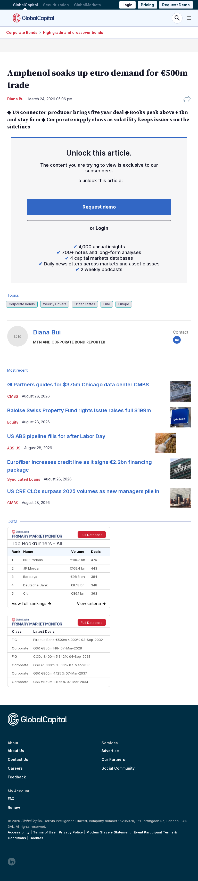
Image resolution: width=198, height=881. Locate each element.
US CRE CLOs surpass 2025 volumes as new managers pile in (83, 491)
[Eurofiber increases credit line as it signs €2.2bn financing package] (180, 468)
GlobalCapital (25, 5)
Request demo (99, 207)
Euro (106, 304)
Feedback (17, 777)
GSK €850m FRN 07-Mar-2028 (57, 648)
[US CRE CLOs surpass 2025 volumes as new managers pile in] (180, 498)
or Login (99, 228)
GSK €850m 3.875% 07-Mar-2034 (60, 682)
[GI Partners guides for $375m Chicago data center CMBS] (180, 391)
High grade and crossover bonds (73, 32)
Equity (12, 422)
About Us (16, 751)
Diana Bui (47, 332)
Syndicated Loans (23, 479)
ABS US (14, 448)
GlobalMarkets (87, 5)
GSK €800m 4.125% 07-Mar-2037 (60, 673)
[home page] (33, 18)
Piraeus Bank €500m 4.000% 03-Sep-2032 (68, 640)
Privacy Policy (71, 832)
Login (127, 5)
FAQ (11, 799)
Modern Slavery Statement (108, 832)
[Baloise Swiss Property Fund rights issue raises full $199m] (180, 417)
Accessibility (19, 832)
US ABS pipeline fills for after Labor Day (56, 436)
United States (85, 304)
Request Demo (176, 5)
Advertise (110, 751)
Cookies (36, 838)
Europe (123, 304)
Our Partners (113, 759)
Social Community (118, 768)
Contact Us (18, 759)
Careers (15, 768)
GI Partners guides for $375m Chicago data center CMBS (78, 384)
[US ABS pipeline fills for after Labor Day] (165, 443)
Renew (14, 807)
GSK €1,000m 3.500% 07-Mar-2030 (61, 665)
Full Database (92, 535)
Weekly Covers (54, 304)
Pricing (147, 5)
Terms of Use (44, 832)
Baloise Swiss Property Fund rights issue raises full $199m (79, 410)
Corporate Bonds (21, 32)
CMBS (12, 396)
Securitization (56, 5)
